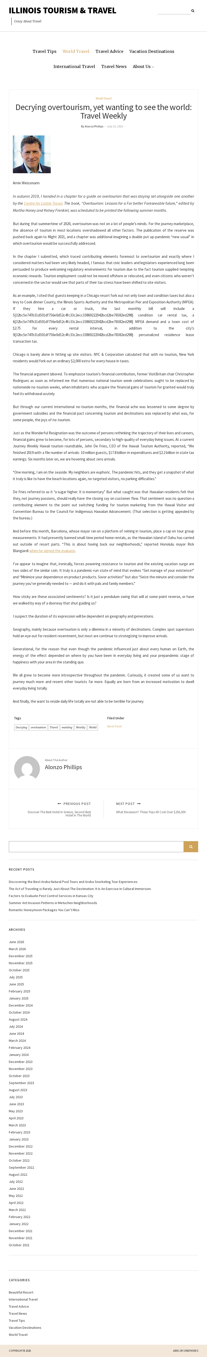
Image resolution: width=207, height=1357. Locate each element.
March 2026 (17, 949)
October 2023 (19, 1076)
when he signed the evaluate (52, 550)
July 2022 (16, 1181)
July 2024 (16, 1026)
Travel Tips (45, 51)
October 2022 (19, 1160)
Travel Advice (109, 51)
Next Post (151, 807)
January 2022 (19, 1224)
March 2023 (17, 1125)
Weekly (80, 727)
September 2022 (21, 1167)
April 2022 (16, 1202)
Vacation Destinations (152, 51)
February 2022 (19, 1217)
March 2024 (17, 1040)
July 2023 (16, 1097)
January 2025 (19, 998)
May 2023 (16, 1111)
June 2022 (16, 1188)
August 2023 (18, 1090)
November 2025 (21, 963)
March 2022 (17, 1209)
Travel (54, 727)
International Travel (74, 66)
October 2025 (19, 970)
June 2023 (16, 1104)
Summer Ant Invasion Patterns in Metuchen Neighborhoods (53, 903)
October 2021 (19, 1245)
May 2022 (16, 1195)
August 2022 (18, 1174)
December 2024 (21, 1005)
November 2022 (21, 1153)
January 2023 (19, 1139)
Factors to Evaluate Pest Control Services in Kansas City (51, 896)
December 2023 (21, 1061)
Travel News (114, 66)
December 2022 (21, 1146)
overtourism (38, 727)
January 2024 (19, 1054)
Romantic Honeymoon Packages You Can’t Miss (44, 910)
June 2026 (16, 942)
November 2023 (21, 1068)
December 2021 (21, 1231)
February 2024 (19, 1047)
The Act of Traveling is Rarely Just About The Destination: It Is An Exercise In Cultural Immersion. (80, 888)
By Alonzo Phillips (92, 126)
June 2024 (16, 1033)
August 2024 (18, 1019)
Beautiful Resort (21, 1292)
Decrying (21, 727)
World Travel (76, 51)
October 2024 (19, 1012)
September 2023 (21, 1083)
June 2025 (16, 984)
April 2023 (16, 1118)
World (92, 727)
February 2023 (19, 1132)
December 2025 (21, 956)
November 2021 (21, 1238)
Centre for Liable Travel (43, 203)
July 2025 (16, 977)
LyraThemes (191, 1350)
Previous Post (59, 809)
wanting (67, 727)
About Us (142, 66)
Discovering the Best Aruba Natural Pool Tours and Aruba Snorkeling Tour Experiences (73, 881)
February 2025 (19, 991)
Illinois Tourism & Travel (62, 10)
